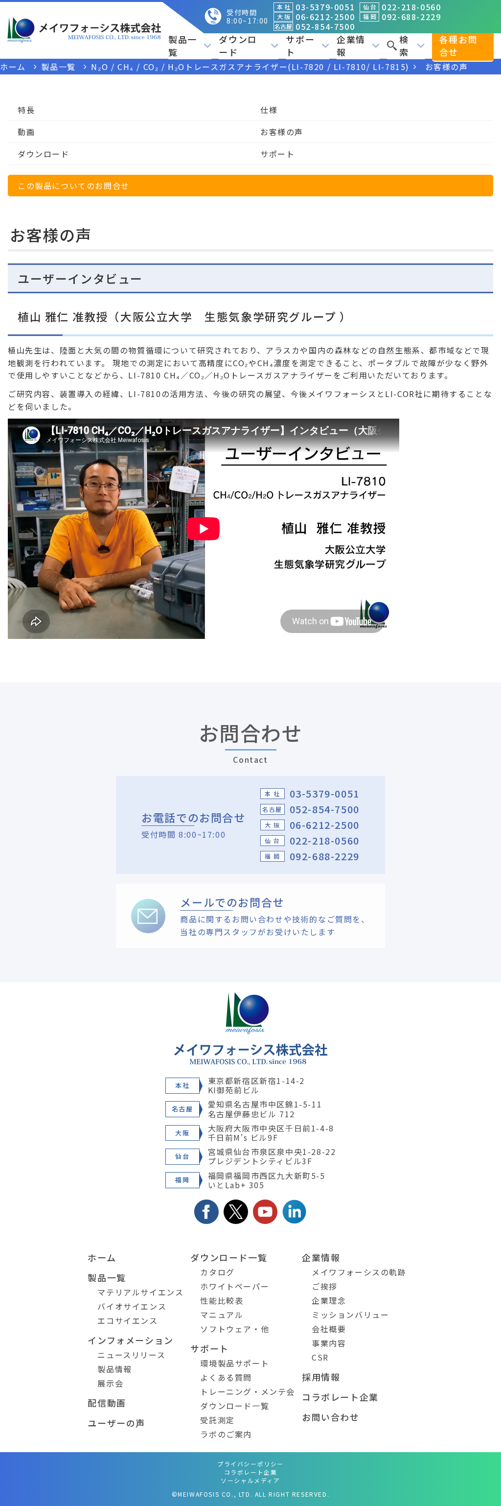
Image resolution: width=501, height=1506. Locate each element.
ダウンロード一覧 (228, 1257)
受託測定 (217, 1420)
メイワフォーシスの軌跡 (359, 1272)
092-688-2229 (325, 856)
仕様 (268, 110)
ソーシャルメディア (250, 1480)
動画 (26, 132)
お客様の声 (281, 132)
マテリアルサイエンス (140, 1292)
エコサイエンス (127, 1320)
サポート (277, 154)
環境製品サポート (234, 1363)
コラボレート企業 (340, 1396)
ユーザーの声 (116, 1422)
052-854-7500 (325, 809)
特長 (26, 110)
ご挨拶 (325, 1286)
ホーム (102, 1257)
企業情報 (321, 1257)
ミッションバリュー (350, 1314)
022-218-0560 (325, 840)
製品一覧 (107, 1277)
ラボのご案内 (226, 1434)
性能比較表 (221, 1300)
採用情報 (321, 1376)
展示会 (110, 1383)
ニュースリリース (131, 1355)
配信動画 (107, 1402)
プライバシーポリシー (250, 1463)
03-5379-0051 (325, 793)
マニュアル (221, 1314)
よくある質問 (226, 1377)
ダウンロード (43, 154)
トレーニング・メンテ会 (247, 1391)
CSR (320, 1357)
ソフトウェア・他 (234, 1329)
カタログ (217, 1272)
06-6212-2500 (325, 825)
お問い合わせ (331, 1417)
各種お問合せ (458, 45)
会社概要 (329, 1329)
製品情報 (114, 1369)
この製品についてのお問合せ (74, 185)
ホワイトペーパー (234, 1286)
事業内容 (329, 1343)
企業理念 (329, 1300)
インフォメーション (130, 1340)
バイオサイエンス (131, 1306)
